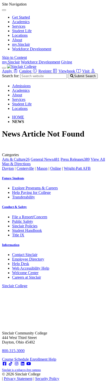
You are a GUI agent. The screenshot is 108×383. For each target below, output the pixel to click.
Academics (21, 22)
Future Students (13, 178)
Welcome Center (25, 273)
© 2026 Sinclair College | (30, 376)
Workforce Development (31, 49)
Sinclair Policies (24, 226)
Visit (86, 71)
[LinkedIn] (22, 364)
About (17, 40)
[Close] (4, 10)
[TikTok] (10, 364)
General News (45, 159)
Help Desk (20, 264)
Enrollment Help (43, 359)
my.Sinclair (21, 44)
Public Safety (22, 221)
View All (98, 159)
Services (18, 26)
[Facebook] (4, 364)
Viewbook (67, 71)
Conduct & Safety (14, 207)
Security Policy (47, 378)
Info (10, 245)
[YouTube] (28, 364)
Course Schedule (16, 359)
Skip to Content (14, 57)
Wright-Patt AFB (77, 168)
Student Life (22, 31)
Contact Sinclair (24, 254)
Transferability (23, 197)
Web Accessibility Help (30, 268)
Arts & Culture (16, 159)
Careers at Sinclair (26, 277)
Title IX (18, 235)
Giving (66, 62)
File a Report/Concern (29, 217)
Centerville (25, 168)
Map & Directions (16, 164)
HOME (18, 117)
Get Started (21, 17)
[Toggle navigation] (4, 68)
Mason (42, 168)
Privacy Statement (18, 378)
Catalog (25, 71)
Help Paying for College (31, 192)
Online (55, 168)
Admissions (21, 86)
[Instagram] (16, 364)
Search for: (10, 76)
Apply (7, 71)
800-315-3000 (13, 351)
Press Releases (75, 159)
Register (45, 71)
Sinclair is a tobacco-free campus (21, 370)
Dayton (8, 168)
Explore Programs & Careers (35, 188)
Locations (20, 35)
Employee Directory (28, 259)
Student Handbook (27, 230)
